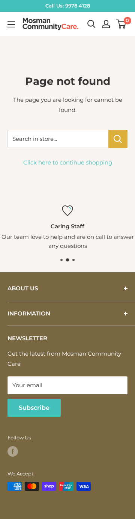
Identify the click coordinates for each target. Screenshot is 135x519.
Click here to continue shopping (67, 162)
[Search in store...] (118, 139)
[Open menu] (11, 24)
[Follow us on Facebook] (13, 451)
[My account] (106, 24)
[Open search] (91, 24)
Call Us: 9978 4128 (67, 6)
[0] (121, 24)
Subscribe (34, 407)
